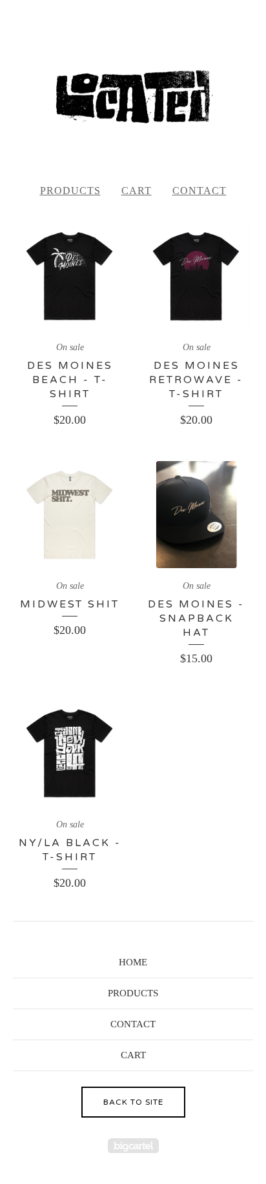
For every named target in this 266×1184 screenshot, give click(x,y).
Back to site (133, 1102)
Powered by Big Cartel (133, 1145)
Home (133, 962)
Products (70, 190)
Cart (136, 190)
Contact (199, 190)
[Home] (133, 96)
